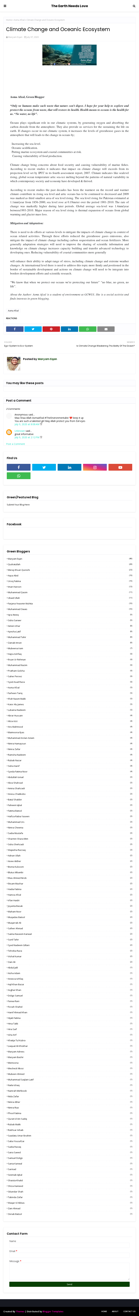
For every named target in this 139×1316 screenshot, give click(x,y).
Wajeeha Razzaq (70, 849)
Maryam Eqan (15, 37)
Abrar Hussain (70, 715)
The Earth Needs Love (69, 6)
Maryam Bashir (70, 1057)
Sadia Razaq (70, 1146)
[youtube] (120, 467)
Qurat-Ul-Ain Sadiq (70, 1118)
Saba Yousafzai (70, 1141)
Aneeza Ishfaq (70, 978)
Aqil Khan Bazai (70, 984)
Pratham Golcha (70, 670)
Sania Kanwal (70, 1163)
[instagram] (95, 467)
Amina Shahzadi (70, 788)
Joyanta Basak (70, 905)
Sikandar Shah (70, 1191)
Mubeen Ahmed (70, 1074)
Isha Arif (70, 1034)
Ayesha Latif (70, 631)
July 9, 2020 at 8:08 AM (27, 424)
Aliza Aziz (70, 721)
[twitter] (44, 467)
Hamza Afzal (70, 894)
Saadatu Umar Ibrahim (70, 1135)
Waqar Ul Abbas (70, 1202)
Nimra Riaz (70, 1107)
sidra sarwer (70, 620)
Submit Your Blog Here (18, 504)
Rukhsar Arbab (70, 1130)
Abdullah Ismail (70, 777)
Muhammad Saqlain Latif (70, 1079)
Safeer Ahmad (70, 928)
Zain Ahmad (70, 1208)
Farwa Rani (70, 1001)
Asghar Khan (70, 989)
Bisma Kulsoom (70, 866)
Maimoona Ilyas (70, 732)
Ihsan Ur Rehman (70, 659)
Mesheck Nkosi (70, 1068)
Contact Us (129, 1311)
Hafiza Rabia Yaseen (70, 816)
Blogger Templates (53, 1311)
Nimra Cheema (70, 827)
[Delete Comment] (41, 424)
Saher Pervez (70, 676)
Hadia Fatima (70, 889)
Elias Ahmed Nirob (70, 877)
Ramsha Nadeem (70, 754)
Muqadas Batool (70, 917)
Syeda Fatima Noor (70, 771)
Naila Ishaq (70, 1085)
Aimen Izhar (70, 625)
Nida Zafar (70, 1096)
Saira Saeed (70, 1152)
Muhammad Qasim (70, 592)
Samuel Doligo (70, 1158)
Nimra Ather (70, 1102)
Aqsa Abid (70, 575)
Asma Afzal (19, 19)
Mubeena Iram (70, 648)
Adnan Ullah (70, 855)
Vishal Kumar (70, 956)
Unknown (20, 430)
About (115, 1311)
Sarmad (70, 1169)
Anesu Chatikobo (70, 793)
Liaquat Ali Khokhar (70, 1046)
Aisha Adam (70, 973)
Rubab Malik (70, 1124)
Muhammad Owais (70, 609)
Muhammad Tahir (70, 637)
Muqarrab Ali (70, 922)
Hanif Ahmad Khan (70, 1012)
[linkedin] (69, 467)
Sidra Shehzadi (70, 844)
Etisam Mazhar (70, 883)
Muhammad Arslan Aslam (70, 737)
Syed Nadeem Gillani (70, 945)
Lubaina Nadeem (70, 709)
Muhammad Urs (70, 821)
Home (9, 19)
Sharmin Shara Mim (70, 838)
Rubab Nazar (70, 760)
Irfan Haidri (70, 900)
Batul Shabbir (70, 799)
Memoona (70, 1062)
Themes (20, 1311)
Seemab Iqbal (70, 1174)
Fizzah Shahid (70, 1006)
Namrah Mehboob (70, 1090)
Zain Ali (70, 961)
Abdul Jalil (70, 967)
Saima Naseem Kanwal (70, 933)
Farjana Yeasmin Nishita (70, 603)
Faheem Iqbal (70, 805)
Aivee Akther (70, 861)
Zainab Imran (70, 642)
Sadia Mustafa (70, 833)
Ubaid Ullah (70, 597)
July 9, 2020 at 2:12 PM (27, 437)
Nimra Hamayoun (70, 743)
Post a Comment (15, 444)
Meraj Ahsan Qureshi (70, 569)
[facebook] (19, 467)
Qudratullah (70, 564)
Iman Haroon (70, 586)
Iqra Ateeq (70, 614)
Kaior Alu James (70, 704)
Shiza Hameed (70, 1186)
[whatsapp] (19, 475)
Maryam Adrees (70, 1051)
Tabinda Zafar (70, 1197)
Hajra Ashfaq (70, 653)
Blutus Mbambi (70, 872)
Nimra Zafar (70, 749)
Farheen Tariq (70, 693)
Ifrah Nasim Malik (70, 698)
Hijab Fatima (70, 1018)
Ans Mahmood (70, 726)
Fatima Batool (70, 810)
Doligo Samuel (70, 995)
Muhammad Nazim (70, 665)
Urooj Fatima (70, 581)
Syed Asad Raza (70, 681)
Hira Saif (70, 1029)
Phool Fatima (70, 1113)
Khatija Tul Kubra (70, 1040)
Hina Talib (70, 1023)
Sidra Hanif (70, 765)
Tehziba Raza (70, 950)
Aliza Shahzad (70, 782)
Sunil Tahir (70, 939)
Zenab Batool (70, 1214)
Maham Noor (70, 911)
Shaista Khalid (70, 1180)
